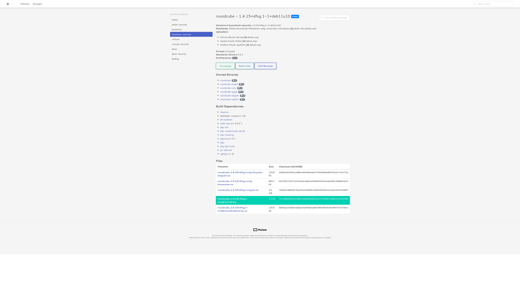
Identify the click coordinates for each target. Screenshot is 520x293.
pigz (222, 142)
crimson (176, 39)
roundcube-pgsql (228, 91)
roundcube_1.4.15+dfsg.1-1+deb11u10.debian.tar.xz (232, 209)
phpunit (224, 138)
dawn (174, 48)
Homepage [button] (225, 65)
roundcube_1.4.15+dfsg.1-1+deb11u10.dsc (232, 200)
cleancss (224, 112)
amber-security (179, 24)
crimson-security (180, 44)
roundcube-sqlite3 (229, 99)
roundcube (225, 80)
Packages (37, 3)
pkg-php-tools (227, 146)
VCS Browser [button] (265, 65)
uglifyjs (223, 153)
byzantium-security (181, 34)
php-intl (224, 127)
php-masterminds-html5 (232, 131)
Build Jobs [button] (245, 65)
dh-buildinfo (226, 119)
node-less (225, 123)
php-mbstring (227, 134)
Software (25, 3)
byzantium (177, 29)
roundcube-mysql (229, 84)
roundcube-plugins (229, 95)
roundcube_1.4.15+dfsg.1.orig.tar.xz (238, 189)
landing (175, 58)
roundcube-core (228, 87)
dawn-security (179, 53)
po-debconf (226, 150)
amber (175, 19)
